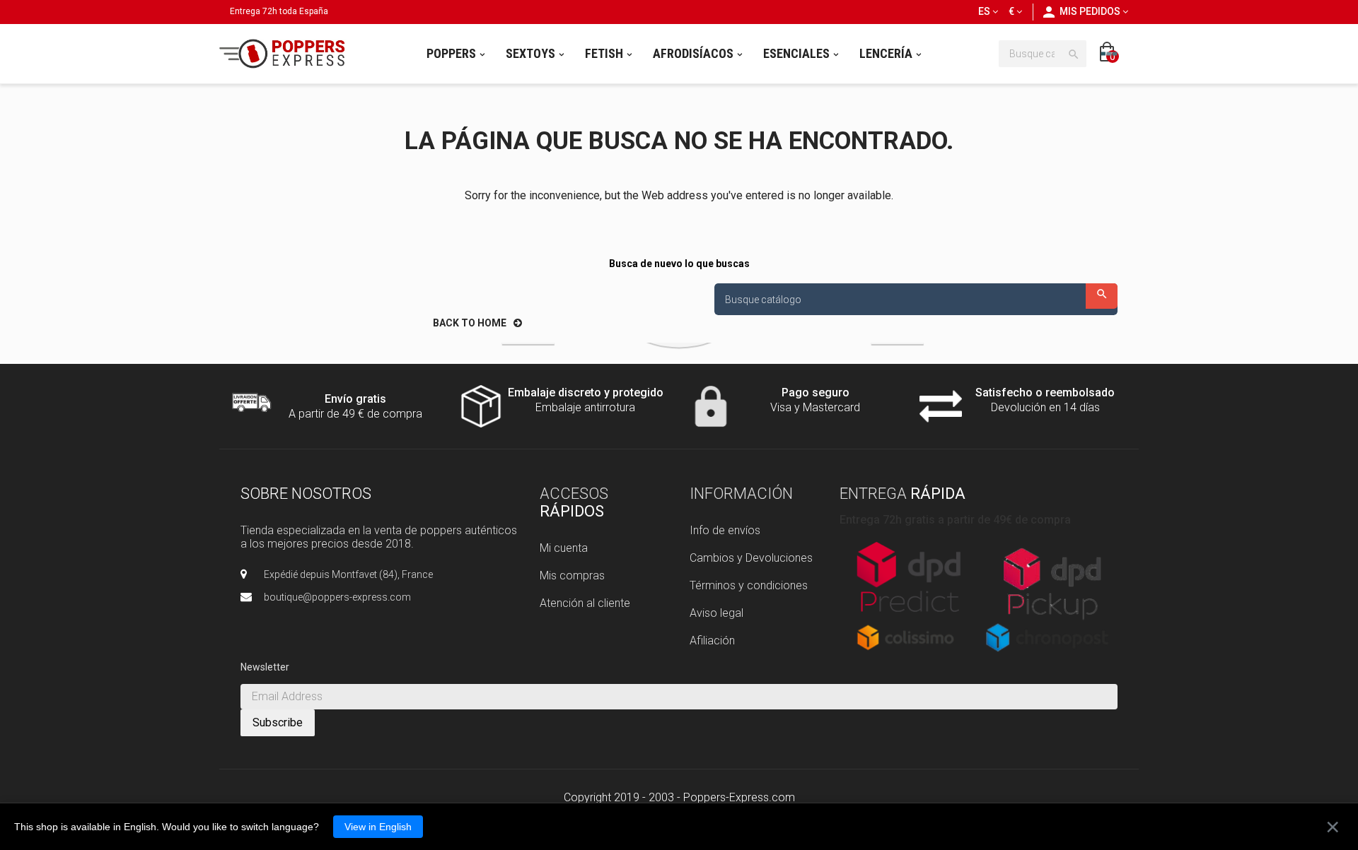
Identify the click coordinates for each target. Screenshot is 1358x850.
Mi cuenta (564, 548)
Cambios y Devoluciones (751, 558)
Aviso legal (716, 613)
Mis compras (572, 575)
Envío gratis (355, 399)
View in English (378, 826)
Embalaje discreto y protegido (585, 392)
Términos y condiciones (749, 585)
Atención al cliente (585, 603)
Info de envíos (725, 530)
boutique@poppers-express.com (337, 597)
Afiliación (712, 640)
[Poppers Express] (287, 54)
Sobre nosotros (305, 493)
